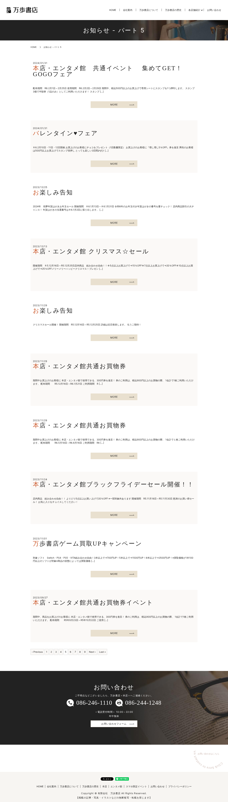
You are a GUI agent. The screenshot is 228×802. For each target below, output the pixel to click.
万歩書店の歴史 (173, 10)
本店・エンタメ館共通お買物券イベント (93, 602)
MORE (114, 104)
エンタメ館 (116, 786)
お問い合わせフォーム (114, 723)
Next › (92, 651)
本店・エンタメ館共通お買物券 (79, 366)
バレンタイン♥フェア (65, 133)
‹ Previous (37, 651)
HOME (112, 10)
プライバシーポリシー (180, 786)
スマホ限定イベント (136, 786)
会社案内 (127, 10)
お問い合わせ (214, 10)
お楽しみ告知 (53, 192)
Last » (102, 651)
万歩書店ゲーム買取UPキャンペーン (87, 543)
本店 (104, 786)
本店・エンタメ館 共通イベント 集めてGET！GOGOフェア (107, 71)
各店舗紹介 (194, 10)
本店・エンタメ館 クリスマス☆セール (91, 251)
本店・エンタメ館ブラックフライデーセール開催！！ (113, 484)
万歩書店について (148, 10)
